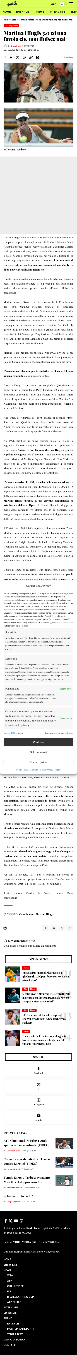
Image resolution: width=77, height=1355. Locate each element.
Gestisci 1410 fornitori (13, 732)
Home (7, 19)
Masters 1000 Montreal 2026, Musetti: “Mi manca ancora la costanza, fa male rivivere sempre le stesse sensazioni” (45, 997)
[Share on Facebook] (11, 57)
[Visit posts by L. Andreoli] (5, 46)
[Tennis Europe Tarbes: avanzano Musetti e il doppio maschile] (64, 1180)
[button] (46, 4)
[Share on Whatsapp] (24, 57)
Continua (38, 742)
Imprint (58, 769)
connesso (22, 945)
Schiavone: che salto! (18, 1196)
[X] (38, 1086)
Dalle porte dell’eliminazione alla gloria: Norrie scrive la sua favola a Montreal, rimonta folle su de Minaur (44, 1040)
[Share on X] (18, 57)
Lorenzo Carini (13, 1150)
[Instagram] (38, 1102)
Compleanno (26, 914)
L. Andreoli (16, 46)
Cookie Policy (22, 769)
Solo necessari (38, 752)
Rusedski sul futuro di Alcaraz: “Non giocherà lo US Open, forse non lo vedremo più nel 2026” (46, 976)
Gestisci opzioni (38, 762)
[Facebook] (38, 1070)
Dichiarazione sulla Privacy (41, 769)
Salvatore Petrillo (14, 1187)
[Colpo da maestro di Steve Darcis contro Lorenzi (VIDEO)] (64, 1162)
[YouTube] (16, 1221)
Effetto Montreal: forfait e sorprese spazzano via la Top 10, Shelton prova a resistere (44, 1018)
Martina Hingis (45, 914)
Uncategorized (11, 25)
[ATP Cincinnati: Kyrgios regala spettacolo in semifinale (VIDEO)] (64, 1143)
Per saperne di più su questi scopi (59, 732)
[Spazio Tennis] (12, 3)
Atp (25, 989)
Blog (14, 19)
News (26, 968)
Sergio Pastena (13, 1201)
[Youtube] (38, 1117)
